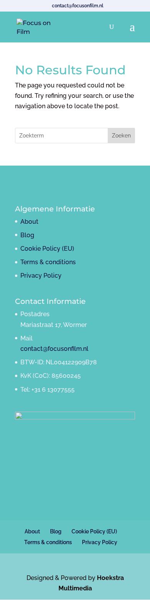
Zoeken (121, 135)
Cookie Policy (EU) (47, 248)
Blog (27, 235)
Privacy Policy (41, 275)
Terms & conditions (48, 262)
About (29, 221)
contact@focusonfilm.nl (54, 348)
